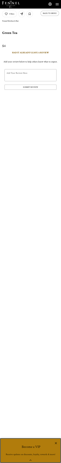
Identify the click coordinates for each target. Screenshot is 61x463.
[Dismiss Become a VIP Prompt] (55, 443)
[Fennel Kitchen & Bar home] (15, 4)
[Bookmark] (30, 14)
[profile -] (50, 4)
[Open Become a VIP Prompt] (30, 460)
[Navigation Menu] (57, 4)
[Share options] (22, 14)
